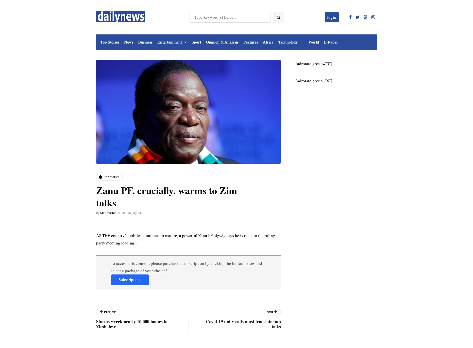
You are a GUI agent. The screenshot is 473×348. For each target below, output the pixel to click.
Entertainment (169, 42)
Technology (288, 42)
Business (145, 42)
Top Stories (109, 42)
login (331, 17)
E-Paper (331, 42)
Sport (196, 42)
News (128, 42)
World (313, 42)
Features (250, 42)
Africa (268, 42)
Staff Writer (108, 213)
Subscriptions (129, 280)
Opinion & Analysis (222, 42)
